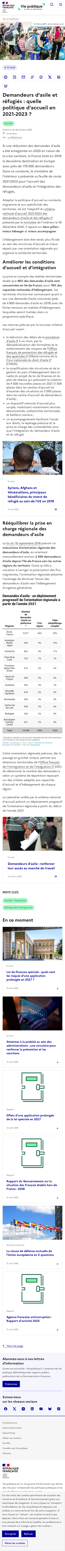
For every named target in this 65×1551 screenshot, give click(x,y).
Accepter (10, 1534)
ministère (30, 222)
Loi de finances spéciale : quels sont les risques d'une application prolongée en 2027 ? (30, 976)
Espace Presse (9, 1433)
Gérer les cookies (15, 1543)
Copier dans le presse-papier (32, 77)
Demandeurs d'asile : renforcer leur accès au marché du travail (31, 866)
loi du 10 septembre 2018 (23, 543)
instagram (23, 1409)
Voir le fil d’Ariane (11, 18)
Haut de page (14, 1346)
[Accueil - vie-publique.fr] (31, 7)
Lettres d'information (12, 1427)
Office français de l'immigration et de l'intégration (31, 764)
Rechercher (52, 4)
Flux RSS (6, 1443)
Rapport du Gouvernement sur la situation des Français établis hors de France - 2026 (31, 1185)
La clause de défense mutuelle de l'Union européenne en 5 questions (30, 1253)
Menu (60, 4)
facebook (6, 1409)
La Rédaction (15, 137)
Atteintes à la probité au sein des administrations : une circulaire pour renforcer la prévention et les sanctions (31, 1047)
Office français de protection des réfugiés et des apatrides (31, 352)
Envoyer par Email (23, 77)
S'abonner (11, 1384)
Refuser (28, 1534)
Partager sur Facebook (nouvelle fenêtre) (41, 77)
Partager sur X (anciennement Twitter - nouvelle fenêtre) (50, 77)
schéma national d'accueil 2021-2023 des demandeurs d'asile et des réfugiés (29, 213)
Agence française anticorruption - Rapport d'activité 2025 (29, 1319)
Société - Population (15, 900)
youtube (41, 1409)
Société (8, 123)
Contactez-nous (10, 1422)
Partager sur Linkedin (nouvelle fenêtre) (59, 77)
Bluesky (50, 1409)
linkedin (32, 1409)
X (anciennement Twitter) (14, 1409)
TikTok (59, 1409)
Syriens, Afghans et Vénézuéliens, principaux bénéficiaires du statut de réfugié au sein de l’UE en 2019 (31, 494)
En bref (11, 67)
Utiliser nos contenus (12, 1438)
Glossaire (7, 1453)
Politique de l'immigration (18, 907)
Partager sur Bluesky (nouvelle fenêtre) (6, 86)
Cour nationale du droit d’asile (27, 360)
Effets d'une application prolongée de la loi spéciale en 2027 (30, 1117)
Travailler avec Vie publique (15, 1448)
